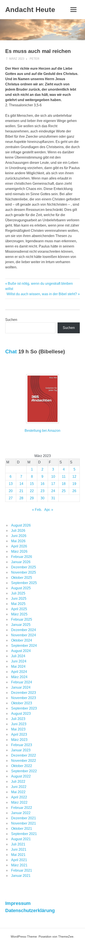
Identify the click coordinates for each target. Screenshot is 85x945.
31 (53, 498)
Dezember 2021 (23, 818)
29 (32, 498)
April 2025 (19, 609)
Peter (34, 58)
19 (74, 484)
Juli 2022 (18, 781)
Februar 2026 (21, 557)
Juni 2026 (18, 536)
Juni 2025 (18, 598)
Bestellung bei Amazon (42, 430)
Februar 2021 (21, 870)
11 (64, 476)
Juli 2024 (18, 656)
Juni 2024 (18, 661)
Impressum (18, 903)
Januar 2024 (21, 687)
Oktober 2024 (21, 640)
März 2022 (19, 802)
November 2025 (23, 572)
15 (32, 484)
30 (42, 498)
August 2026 (21, 525)
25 (64, 491)
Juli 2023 (18, 719)
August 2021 (21, 839)
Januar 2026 (21, 562)
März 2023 (19, 740)
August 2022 (21, 776)
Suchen (11, 320)
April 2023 (19, 734)
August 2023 (21, 713)
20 (11, 491)
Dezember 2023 (23, 692)
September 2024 (24, 645)
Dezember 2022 (23, 755)
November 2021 (23, 823)
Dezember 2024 (23, 630)
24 (53, 491)
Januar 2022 (21, 813)
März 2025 (19, 614)
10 (53, 476)
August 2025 (21, 588)
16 (42, 484)
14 (21, 484)
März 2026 (19, 551)
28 (21, 498)
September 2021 (24, 834)
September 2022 (24, 771)
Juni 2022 (18, 787)
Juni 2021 (18, 849)
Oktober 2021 (21, 828)
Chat (11, 351)
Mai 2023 (18, 729)
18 (64, 484)
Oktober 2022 (21, 766)
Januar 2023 (21, 750)
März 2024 (19, 677)
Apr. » (48, 509)
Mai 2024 (18, 666)
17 (53, 484)
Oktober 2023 (21, 703)
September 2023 (24, 708)
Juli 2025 (18, 593)
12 (74, 476)
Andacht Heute (30, 10)
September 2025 (24, 583)
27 (11, 498)
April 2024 (19, 672)
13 (11, 484)
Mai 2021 (18, 855)
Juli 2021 (18, 844)
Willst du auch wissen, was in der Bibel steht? (42, 294)
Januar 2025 (21, 625)
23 (42, 491)
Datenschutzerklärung (30, 910)
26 (74, 491)
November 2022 (23, 760)
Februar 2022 (21, 808)
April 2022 (19, 797)
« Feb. (37, 509)
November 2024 (23, 635)
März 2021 (19, 865)
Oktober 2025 (21, 577)
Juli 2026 (18, 530)
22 (32, 491)
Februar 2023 (21, 745)
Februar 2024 (21, 682)
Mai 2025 (18, 604)
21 (21, 491)
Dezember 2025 (23, 567)
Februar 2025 (21, 619)
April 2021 (19, 860)
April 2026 (19, 546)
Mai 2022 (18, 792)
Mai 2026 (18, 541)
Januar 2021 (21, 875)
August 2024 (21, 651)
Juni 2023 (18, 724)
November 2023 (23, 698)
